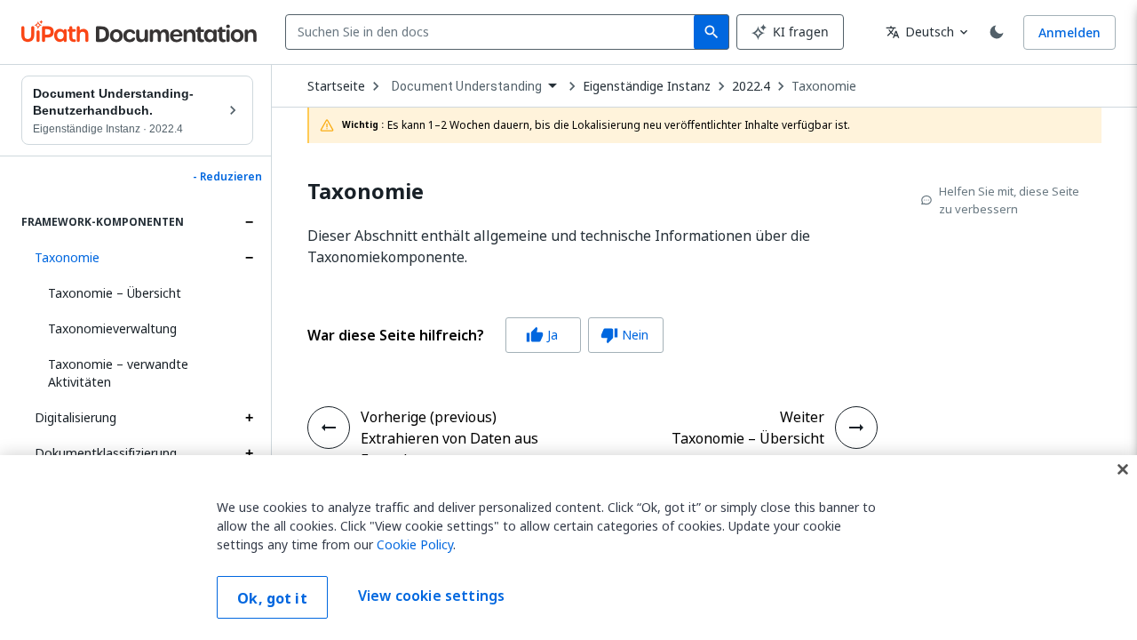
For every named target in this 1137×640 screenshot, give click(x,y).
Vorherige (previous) (429, 417)
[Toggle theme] (996, 32)
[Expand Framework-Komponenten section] (248, 222)
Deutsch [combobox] (920, 31)
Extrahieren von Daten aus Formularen (449, 449)
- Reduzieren (227, 177)
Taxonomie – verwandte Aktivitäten (118, 373)
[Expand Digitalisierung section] (248, 418)
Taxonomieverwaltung (112, 328)
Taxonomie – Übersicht (114, 293)
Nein (624, 334)
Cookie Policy (415, 544)
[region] (568, 547)
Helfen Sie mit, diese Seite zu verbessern (1009, 200)
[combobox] (493, 32)
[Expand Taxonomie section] (248, 258)
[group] (485, 335)
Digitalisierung (75, 417)
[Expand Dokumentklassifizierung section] (248, 453)
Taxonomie (67, 257)
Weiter (802, 417)
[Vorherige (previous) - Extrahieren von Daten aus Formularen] (328, 427)
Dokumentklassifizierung (106, 453)
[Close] (1122, 469)
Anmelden (1069, 32)
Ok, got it (272, 598)
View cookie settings (431, 595)
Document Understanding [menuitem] (467, 86)
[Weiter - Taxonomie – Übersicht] (856, 427)
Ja (542, 334)
